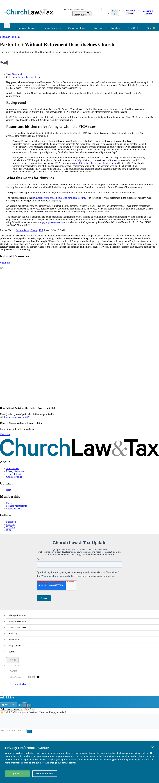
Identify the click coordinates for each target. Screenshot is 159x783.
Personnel (55, 58)
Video (53, 99)
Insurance (22, 96)
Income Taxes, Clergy (26, 230)
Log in (115, 12)
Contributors (88, 107)
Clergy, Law (120, 58)
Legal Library (121, 69)
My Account (129, 10)
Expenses (86, 54)
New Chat (29, 709)
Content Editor (89, 92)
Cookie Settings (14, 476)
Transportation (25, 99)
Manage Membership (16, 505)
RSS (8, 530)
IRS (41, 230)
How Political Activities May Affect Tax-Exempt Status (28, 408)
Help (8, 490)
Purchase (10, 503)
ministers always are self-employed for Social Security (59, 197)
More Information (44, 773)
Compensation (57, 47)
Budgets (22, 47)
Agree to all (17, 773)
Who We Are (84, 79)
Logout (130, 14)
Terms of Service (14, 474)
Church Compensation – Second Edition (21, 423)
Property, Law (121, 73)
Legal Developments (124, 65)
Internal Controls (26, 61)
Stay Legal (98, 28)
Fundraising (24, 58)
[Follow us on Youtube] (38, 677)
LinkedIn (10, 524)
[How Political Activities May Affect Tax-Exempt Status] (49, 402)
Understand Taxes (76, 28)
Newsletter (55, 85)
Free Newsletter (14, 508)
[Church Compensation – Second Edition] (15, 417)
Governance (120, 61)
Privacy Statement (15, 471)
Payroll (53, 54)
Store (149, 28)
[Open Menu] (5, 12)
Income (85, 58)
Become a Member (148, 12)
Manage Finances (26, 28)
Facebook (11, 521)
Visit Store (5, 262)
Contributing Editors (92, 103)
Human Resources (52, 28)
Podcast (54, 88)
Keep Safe (115, 28)
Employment (56, 50)
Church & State (121, 54)
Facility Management (28, 92)
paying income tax (51, 222)
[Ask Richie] (1, 692)
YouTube (10, 527)
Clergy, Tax (88, 47)
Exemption (87, 50)
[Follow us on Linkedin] (33, 677)
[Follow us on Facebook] (29, 677)
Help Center (134, 28)
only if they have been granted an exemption (96, 163)
